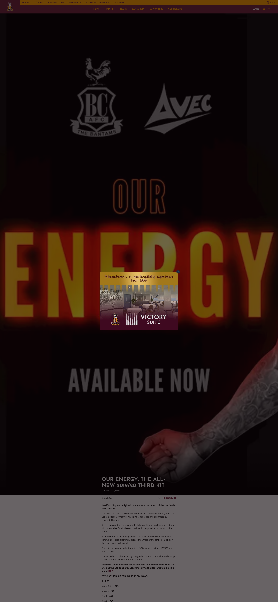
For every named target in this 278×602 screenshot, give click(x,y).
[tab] (178, 272)
